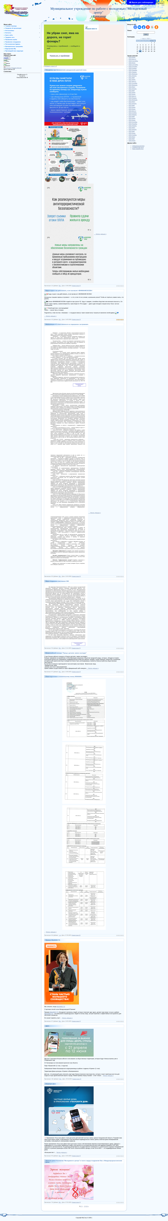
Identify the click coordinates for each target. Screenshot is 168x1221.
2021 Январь (133, 72)
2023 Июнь (132, 107)
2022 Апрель (133, 88)
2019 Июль (132, 57)
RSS (163, 5)
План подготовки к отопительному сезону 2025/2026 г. (64, 676)
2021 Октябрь (133, 83)
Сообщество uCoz (138, 147)
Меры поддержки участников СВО (57, 581)
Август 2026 (146, 38)
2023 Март (132, 101)
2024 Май (132, 116)
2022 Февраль (133, 85)
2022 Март (132, 87)
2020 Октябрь (133, 66)
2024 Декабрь (133, 124)
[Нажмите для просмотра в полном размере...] (69, 73)
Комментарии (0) (76, 285)
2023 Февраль (133, 100)
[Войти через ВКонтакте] (139, 27)
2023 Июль (132, 109)
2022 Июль (132, 94)
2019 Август (132, 59)
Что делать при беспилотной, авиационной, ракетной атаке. (66, 70)
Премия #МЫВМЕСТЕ (53, 940)
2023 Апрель (133, 103)
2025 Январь (133, 125)
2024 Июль (132, 120)
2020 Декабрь (133, 70)
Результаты (7, 68)
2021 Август (132, 81)
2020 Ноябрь (133, 68)
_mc (60, 935)
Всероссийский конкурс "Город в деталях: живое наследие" (66, 653)
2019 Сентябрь (133, 61)
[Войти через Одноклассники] (156, 27)
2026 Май (132, 138)
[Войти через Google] (152, 27)
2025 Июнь (132, 133)
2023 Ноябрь (133, 113)
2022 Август (132, 96)
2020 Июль (132, 63)
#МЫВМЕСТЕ (60, 1006)
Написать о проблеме (60, 56)
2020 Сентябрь (133, 64)
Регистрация (99, 20)
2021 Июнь (132, 79)
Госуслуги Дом (51, 1084)
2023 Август (132, 111)
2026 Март (132, 137)
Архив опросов (16, 68)
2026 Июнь (132, 140)
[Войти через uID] (135, 27)
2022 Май (132, 90)
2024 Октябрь (133, 122)
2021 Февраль (133, 74)
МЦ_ (60, 285)
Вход (106, 20)
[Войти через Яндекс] (148, 27)
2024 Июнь (132, 118)
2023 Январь (133, 98)
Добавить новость (50, 66)
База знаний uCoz (138, 149)
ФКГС (47, 1026)
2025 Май (132, 131)
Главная (91, 20)
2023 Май (132, 105)
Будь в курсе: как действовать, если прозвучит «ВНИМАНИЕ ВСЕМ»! (69, 290)
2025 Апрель (133, 129)
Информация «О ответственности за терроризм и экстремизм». (67, 324)
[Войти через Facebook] (143, 27)
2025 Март (132, 127)
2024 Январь (133, 114)
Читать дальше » (101, 234)
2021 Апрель (133, 75)
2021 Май (132, 77)
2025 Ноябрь (133, 135)
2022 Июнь (132, 92)
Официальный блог (138, 146)
